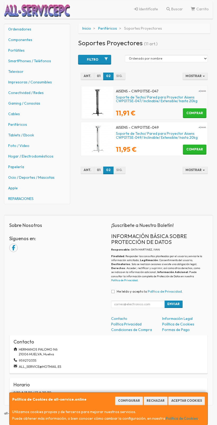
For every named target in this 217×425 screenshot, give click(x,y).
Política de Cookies (182, 418)
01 (99, 76)
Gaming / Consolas (24, 103)
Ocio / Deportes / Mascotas (31, 177)
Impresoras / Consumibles (30, 82)
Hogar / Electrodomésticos (30, 156)
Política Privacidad (126, 324)
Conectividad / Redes (26, 92)
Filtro (92, 59)
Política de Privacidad (124, 280)
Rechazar (156, 400)
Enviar (173, 304)
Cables (14, 113)
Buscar (176, 9)
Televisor (16, 71)
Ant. (87, 76)
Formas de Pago (176, 329)
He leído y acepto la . (150, 291)
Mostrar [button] (194, 76)
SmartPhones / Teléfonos (29, 61)
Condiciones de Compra (131, 329)
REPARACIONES (21, 198)
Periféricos (17, 124)
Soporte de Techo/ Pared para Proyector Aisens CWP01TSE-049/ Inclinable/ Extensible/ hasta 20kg (157, 135)
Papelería (16, 166)
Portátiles (16, 50)
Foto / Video (18, 145)
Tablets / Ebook (21, 135)
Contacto (119, 318)
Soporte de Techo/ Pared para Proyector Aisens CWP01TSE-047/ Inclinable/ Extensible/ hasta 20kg (156, 99)
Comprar (194, 113)
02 (108, 76)
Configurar (129, 400)
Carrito (202, 9)
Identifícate (148, 9)
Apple (13, 188)
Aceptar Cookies (186, 400)
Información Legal (177, 318)
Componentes (20, 39)
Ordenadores (19, 29)
